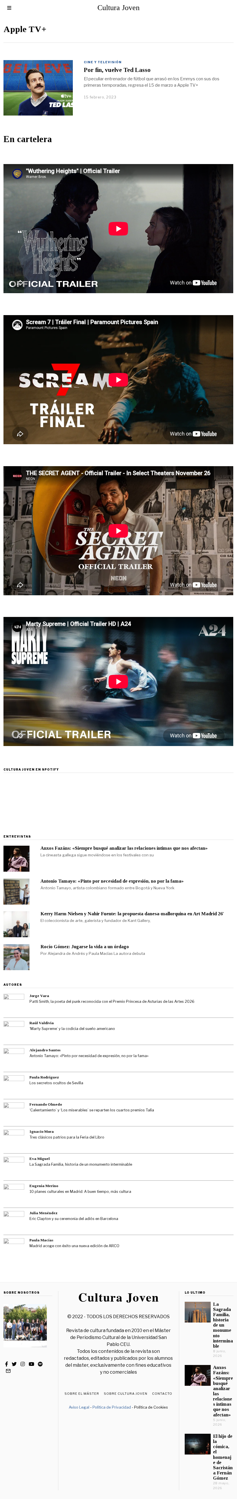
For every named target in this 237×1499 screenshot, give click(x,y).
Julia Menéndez (43, 1213)
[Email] (8, 1371)
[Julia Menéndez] (13, 1221)
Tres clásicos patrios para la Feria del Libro (66, 1137)
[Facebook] (6, 1364)
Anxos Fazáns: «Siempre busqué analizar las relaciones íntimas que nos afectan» (124, 848)
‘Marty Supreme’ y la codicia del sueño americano (72, 1028)
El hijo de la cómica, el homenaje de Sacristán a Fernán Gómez (223, 1457)
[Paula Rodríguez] (13, 1085)
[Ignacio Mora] (13, 1140)
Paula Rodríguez (44, 1077)
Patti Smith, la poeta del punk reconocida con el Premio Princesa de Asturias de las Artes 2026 (112, 1001)
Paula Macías (41, 1240)
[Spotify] (40, 1364)
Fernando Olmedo (45, 1104)
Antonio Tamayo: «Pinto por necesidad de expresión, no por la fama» (112, 881)
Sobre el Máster (81, 1394)
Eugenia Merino (43, 1186)
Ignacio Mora (41, 1131)
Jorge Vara (39, 996)
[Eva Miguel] (13, 1167)
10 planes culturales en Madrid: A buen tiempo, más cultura (80, 1191)
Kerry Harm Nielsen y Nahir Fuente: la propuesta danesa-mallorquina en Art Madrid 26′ (132, 913)
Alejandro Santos (44, 1050)
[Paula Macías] (13, 1248)
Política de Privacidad (111, 1407)
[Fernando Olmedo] (13, 1112)
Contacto (162, 1394)
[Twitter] (14, 1364)
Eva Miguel (39, 1158)
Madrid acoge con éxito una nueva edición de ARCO (74, 1246)
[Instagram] (22, 1364)
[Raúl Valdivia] (13, 1031)
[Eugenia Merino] (13, 1194)
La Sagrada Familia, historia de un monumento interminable (80, 1164)
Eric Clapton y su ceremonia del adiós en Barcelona (73, 1219)
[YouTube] (31, 1364)
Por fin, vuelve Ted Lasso (117, 69)
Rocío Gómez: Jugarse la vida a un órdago (84, 946)
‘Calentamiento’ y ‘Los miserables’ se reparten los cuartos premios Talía (91, 1110)
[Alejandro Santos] (13, 1058)
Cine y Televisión (103, 62)
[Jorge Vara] (13, 1004)
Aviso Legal (79, 1407)
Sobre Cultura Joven (125, 1394)
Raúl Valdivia (41, 1023)
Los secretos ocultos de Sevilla (56, 1083)
